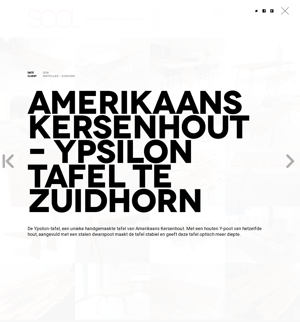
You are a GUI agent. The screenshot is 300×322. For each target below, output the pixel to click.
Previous (8, 161)
